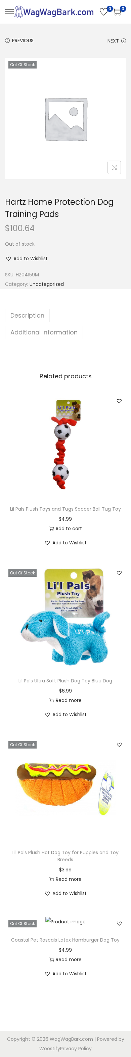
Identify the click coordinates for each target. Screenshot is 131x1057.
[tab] (65, 315)
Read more (69, 700)
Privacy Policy (76, 1048)
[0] (104, 12)
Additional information (44, 332)
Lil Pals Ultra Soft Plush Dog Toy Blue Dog (65, 680)
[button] (26, 258)
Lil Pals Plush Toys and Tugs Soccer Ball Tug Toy (65, 509)
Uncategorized (47, 284)
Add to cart (68, 528)
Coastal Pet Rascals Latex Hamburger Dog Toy (65, 940)
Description (27, 315)
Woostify (49, 1048)
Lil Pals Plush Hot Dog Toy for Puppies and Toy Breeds (65, 856)
